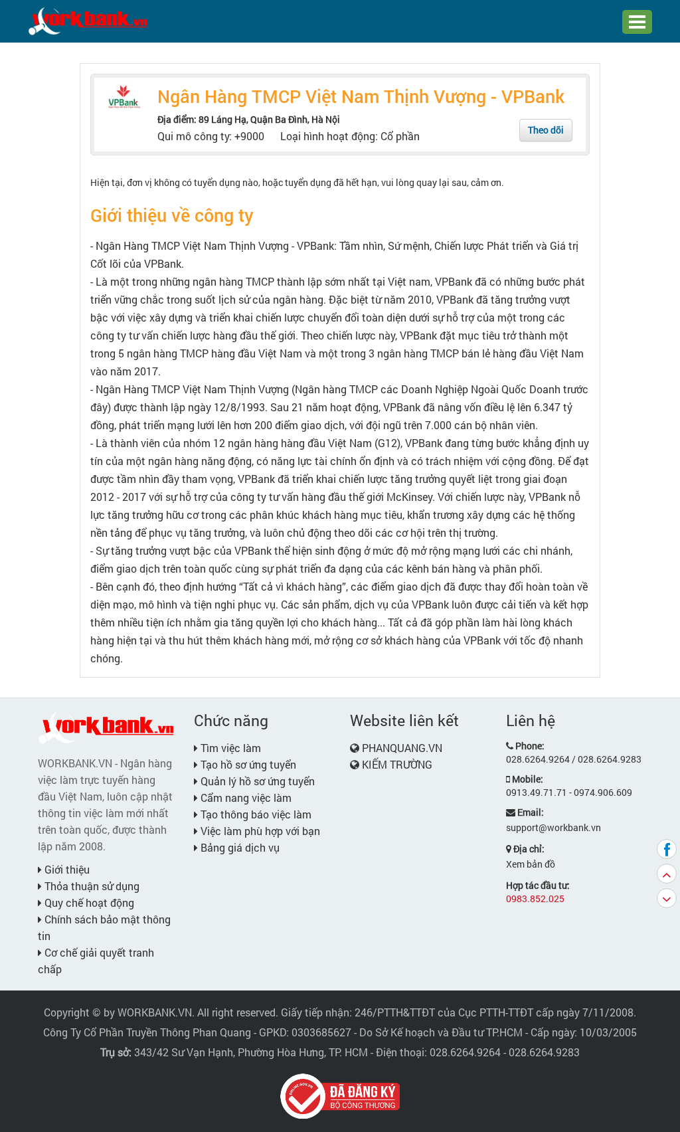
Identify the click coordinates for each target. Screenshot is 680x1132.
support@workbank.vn (553, 827)
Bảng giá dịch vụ (239, 847)
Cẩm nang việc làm (245, 797)
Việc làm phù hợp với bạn (259, 831)
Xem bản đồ (530, 864)
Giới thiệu (66, 869)
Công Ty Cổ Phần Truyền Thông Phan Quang (147, 1032)
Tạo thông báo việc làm (254, 814)
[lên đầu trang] (667, 874)
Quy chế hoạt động (88, 902)
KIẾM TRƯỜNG (397, 764)
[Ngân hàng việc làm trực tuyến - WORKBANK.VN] (87, 20)
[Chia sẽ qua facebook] (667, 849)
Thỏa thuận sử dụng (90, 886)
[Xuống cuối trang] (667, 898)
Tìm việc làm (229, 748)
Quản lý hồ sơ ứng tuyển (256, 781)
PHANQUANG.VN (402, 748)
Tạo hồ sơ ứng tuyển (247, 764)
